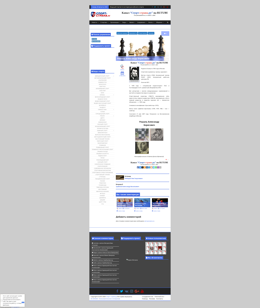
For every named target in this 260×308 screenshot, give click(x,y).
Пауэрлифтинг (102, 143)
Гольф (102, 111)
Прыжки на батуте (102, 153)
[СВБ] (151, 252)
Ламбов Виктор (108, 260)
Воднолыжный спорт (102, 101)
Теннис (102, 181)
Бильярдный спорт (102, 88)
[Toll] (147, 244)
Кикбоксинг (102, 122)
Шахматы (102, 198)
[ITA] (156, 248)
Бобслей (102, 90)
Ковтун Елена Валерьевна (110, 252)
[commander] (147, 248)
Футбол (102, 193)
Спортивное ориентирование (102, 172)
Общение (159, 22)
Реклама (152, 299)
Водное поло (102, 99)
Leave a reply (121, 211)
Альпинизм (103, 80)
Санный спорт (103, 162)
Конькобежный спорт (102, 126)
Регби (102, 158)
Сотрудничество (147, 297)
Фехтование (102, 189)
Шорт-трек (102, 202)
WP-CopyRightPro (15, 307)
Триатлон (102, 183)
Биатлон (102, 86)
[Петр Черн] (151, 244)
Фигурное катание (102, 191)
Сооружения (141, 22)
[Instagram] (131, 291)
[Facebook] (117, 291)
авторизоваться (149, 221)
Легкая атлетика (102, 128)
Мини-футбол (102, 132)
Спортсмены (143, 33)
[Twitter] (121, 291)
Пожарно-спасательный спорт (102, 149)
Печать (150, 22)
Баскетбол (102, 84)
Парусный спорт (102, 141)
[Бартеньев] (164, 248)
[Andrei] (147, 252)
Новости (94, 22)
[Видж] (160, 252)
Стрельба (102, 177)
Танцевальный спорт (102, 179)
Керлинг (102, 120)
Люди (124, 22)
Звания (131, 22)
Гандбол (102, 107)
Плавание (102, 145)
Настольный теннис (102, 139)
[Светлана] (164, 244)
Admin (122, 70)
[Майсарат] (160, 248)
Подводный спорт (102, 147)
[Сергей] (164, 252)
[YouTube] (142, 291)
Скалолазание (102, 166)
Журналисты (133, 33)
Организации (114, 22)
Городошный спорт (102, 114)
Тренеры (151, 33)
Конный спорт (103, 124)
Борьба (102, 95)
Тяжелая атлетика (102, 187)
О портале (103, 22)
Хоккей (102, 195)
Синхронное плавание (102, 164)
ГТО (102, 204)
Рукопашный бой (102, 160)
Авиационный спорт (102, 76)
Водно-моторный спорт (102, 103)
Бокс (102, 93)
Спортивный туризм (102, 174)
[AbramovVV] (156, 252)
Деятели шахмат (122, 33)
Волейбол (102, 105)
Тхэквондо (102, 185)
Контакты (159, 299)
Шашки (102, 200)
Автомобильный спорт (102, 78)
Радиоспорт (102, 156)
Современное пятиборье (102, 168)
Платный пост (159, 297)
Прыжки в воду (102, 151)
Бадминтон (102, 82)
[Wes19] (151, 248)
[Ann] (156, 244)
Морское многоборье (102, 135)
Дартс (102, 118)
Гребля (102, 116)
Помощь (145, 299)
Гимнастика (102, 109)
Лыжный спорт (102, 130)
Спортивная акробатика (102, 170)
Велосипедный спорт (102, 97)
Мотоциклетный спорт (102, 137)
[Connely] (160, 244)
